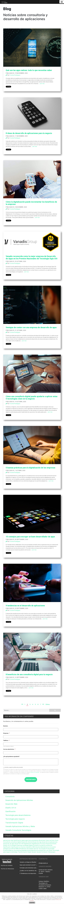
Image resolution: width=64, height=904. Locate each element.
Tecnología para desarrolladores (17, 815)
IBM (33, 847)
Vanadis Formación (42, 852)
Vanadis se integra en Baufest (28, 862)
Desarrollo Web (11, 804)
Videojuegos (51, 852)
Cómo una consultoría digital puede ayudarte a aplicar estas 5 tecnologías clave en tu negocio (31, 397)
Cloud (56, 840)
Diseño (54, 843)
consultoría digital (15, 842)
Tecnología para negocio (15, 819)
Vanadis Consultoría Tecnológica (18, 830)
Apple (23, 840)
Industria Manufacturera (42, 847)
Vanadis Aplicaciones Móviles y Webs (20, 826)
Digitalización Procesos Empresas (42, 843)
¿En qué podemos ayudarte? (11, 756)
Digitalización (28, 843)
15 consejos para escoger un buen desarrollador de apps (30, 537)
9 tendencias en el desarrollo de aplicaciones (25, 606)
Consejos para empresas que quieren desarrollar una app (28, 867)
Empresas (19, 845)
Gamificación (10, 811)
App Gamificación (16, 840)
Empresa (6, 733)
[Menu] (61, 1)
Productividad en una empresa (12, 850)
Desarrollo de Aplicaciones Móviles (19, 800)
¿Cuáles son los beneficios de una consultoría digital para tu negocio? (28, 870)
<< (22, 704)
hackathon (29, 847)
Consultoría (9, 797)
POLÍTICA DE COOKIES (6, 865)
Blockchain (42, 840)
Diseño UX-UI (10, 808)
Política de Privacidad (34, 772)
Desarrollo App (37, 842)
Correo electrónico (9, 749)
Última (48, 704)
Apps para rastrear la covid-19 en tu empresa (28, 865)
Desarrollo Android (26, 842)
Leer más (42, 83)
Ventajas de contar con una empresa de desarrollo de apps (31, 327)
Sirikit (50, 850)
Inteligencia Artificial (9, 848)
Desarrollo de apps (8, 843)
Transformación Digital (14, 823)
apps (26, 840)
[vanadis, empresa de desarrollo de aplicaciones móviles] (4, 2)
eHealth (14, 845)
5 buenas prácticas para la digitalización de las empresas (30, 468)
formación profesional (45, 845)
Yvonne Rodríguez (15, 75)
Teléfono (6, 740)
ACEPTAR (32, 902)
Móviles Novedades (28, 848)
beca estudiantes (33, 840)
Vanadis (34, 852)
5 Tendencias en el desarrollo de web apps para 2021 (28, 873)
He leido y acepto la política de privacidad (14, 767)
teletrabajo (14, 852)
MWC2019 (19, 848)
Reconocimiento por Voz (41, 850)
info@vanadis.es (43, 863)
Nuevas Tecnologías (40, 848)
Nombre (5, 726)
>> (43, 704)
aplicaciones (7, 840)
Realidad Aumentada (28, 850)
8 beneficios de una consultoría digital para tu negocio (29, 674)
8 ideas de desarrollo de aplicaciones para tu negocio (29, 133)
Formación (36, 845)
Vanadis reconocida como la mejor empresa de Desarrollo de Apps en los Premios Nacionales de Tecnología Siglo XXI (31, 257)
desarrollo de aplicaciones (49, 842)
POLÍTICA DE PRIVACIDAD (7, 868)
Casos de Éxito (50, 840)
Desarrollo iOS (19, 843)
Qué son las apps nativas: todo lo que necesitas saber (29, 70)
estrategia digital (27, 845)
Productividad (50, 848)
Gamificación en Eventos (18, 847)
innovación (52, 847)
